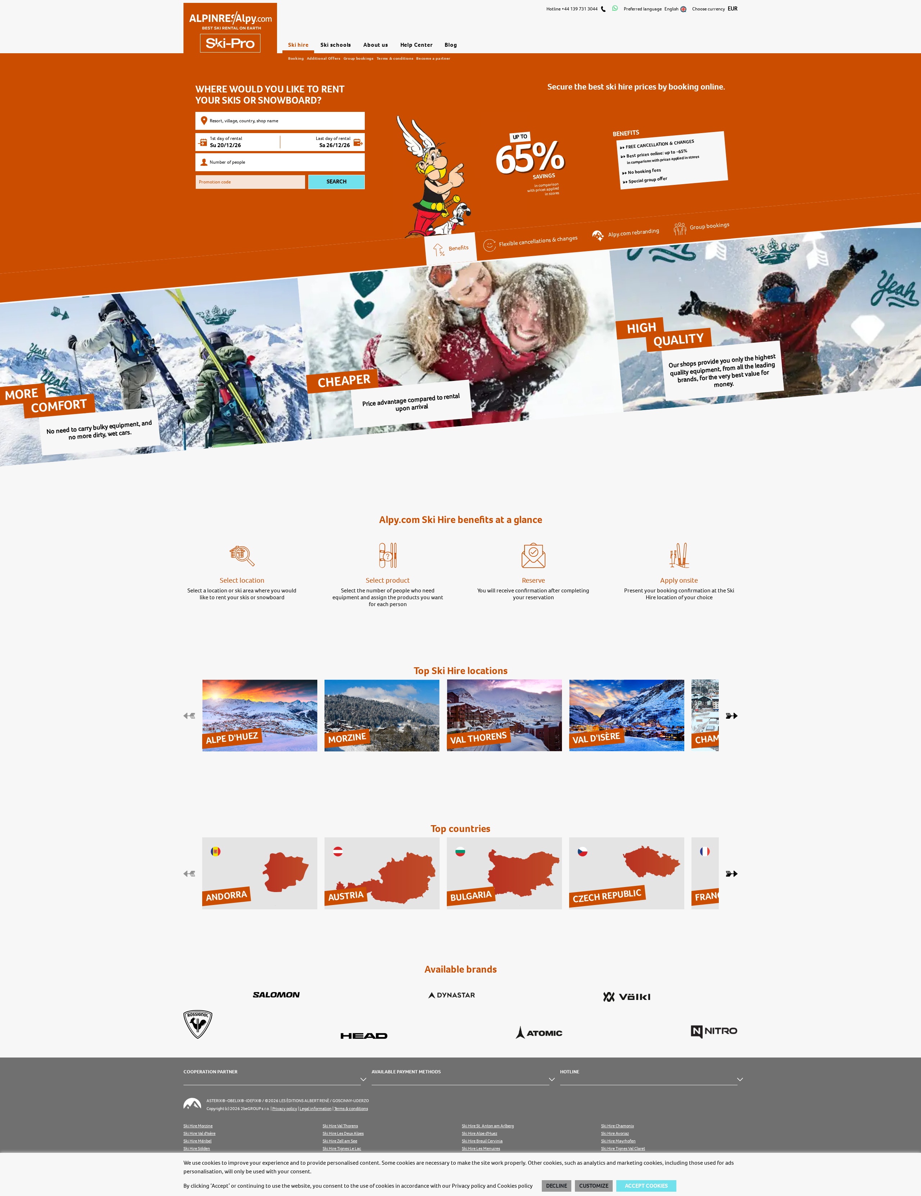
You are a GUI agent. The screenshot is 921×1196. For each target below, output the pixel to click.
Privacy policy (469, 1186)
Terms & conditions (395, 58)
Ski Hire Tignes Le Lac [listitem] (342, 1148)
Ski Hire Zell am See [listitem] (340, 1141)
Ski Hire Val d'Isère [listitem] (199, 1133)
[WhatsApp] (615, 9)
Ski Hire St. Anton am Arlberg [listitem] (488, 1126)
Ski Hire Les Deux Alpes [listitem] (343, 1133)
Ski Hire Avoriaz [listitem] (615, 1133)
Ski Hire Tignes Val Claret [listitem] (623, 1148)
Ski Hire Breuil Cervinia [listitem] (482, 1141)
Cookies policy (515, 1186)
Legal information (316, 1108)
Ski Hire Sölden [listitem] (196, 1148)
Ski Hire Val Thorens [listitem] (340, 1126)
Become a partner (433, 58)
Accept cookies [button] (646, 1186)
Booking (296, 58)
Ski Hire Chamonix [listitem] (617, 1126)
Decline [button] (556, 1186)
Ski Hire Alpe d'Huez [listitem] (479, 1133)
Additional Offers (324, 58)
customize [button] (593, 1186)
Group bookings (359, 58)
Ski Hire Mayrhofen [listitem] (618, 1141)
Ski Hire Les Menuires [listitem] (481, 1148)
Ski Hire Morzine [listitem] (198, 1126)
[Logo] (230, 28)
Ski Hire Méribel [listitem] (197, 1141)
